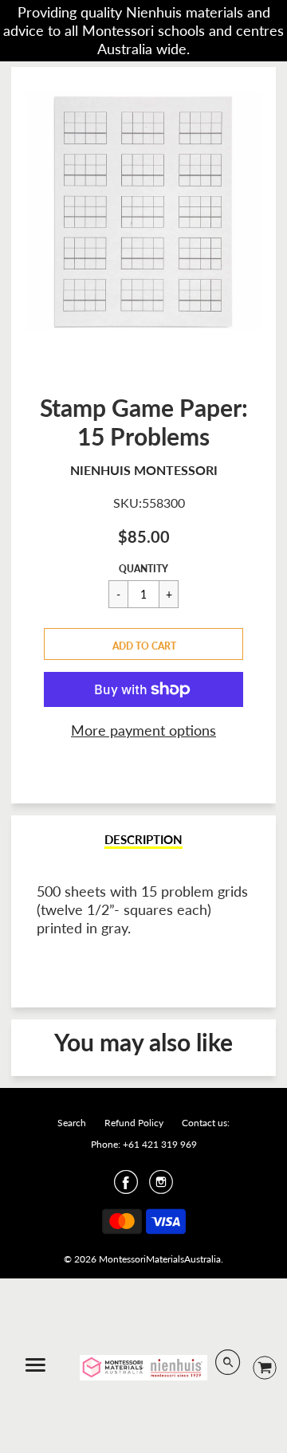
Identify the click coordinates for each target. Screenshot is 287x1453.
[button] (143, 644)
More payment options (143, 730)
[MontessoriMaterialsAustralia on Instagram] (161, 1187)
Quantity (143, 569)
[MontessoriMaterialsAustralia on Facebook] (126, 1187)
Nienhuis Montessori (144, 469)
